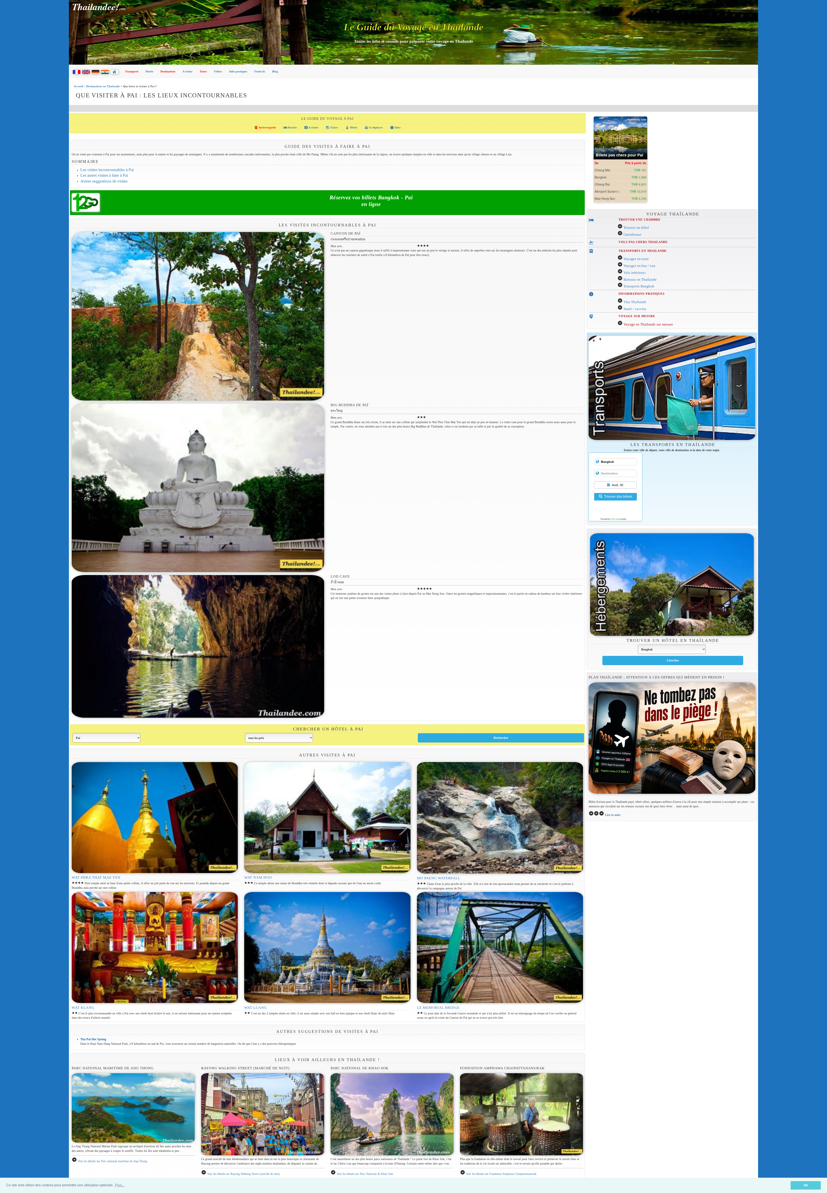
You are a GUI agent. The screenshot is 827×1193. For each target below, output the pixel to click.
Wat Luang (255, 1008)
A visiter (187, 71)
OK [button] (806, 1185)
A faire (332, 127)
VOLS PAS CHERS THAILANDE (643, 242)
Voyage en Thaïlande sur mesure (648, 324)
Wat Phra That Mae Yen (96, 877)
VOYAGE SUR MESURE (637, 316)
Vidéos (218, 71)
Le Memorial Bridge (438, 1008)
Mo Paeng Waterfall (438, 878)
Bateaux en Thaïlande (640, 280)
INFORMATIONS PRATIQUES (641, 293)
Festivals (259, 71)
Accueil (78, 86)
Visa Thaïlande (634, 302)
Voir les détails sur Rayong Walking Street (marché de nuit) (243, 1174)
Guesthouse (632, 234)
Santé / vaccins (634, 309)
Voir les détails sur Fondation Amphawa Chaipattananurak (501, 1174)
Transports (131, 71)
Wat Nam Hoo (258, 877)
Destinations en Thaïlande (103, 86)
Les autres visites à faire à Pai (104, 175)
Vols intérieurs (634, 273)
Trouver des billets (618, 496)
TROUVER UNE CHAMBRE (639, 219)
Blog (275, 71)
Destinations (167, 71)
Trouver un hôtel (636, 228)
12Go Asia (615, 519)
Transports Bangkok (638, 286)
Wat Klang (83, 1008)
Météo (351, 127)
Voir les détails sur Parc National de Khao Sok (365, 1174)
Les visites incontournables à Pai (107, 169)
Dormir (290, 127)
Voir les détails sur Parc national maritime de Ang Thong (112, 1161)
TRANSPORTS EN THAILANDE (643, 251)
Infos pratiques (238, 71)
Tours (203, 71)
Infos (395, 127)
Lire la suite (612, 815)
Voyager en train (636, 259)
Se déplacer (373, 127)
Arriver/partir (265, 127)
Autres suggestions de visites (103, 181)
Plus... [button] (119, 1185)
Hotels (149, 71)
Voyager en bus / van (639, 266)
